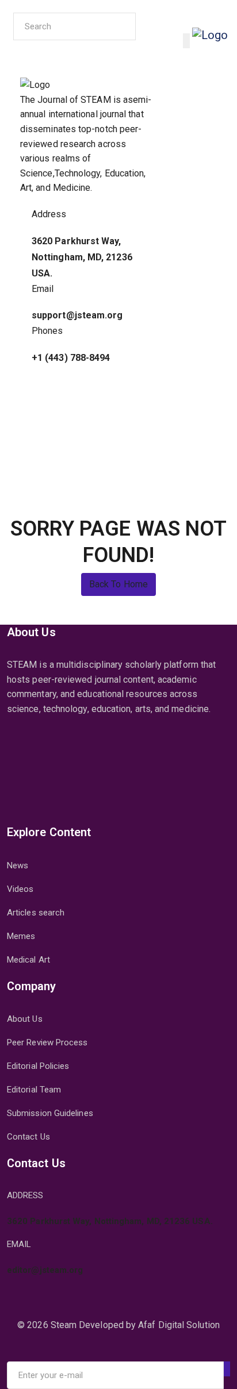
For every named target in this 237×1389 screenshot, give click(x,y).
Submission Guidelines (50, 1113)
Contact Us (28, 1137)
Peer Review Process (47, 1042)
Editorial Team (34, 1089)
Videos (20, 889)
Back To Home (118, 584)
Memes (21, 936)
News (17, 865)
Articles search (35, 912)
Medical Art (28, 960)
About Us (25, 1019)
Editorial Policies (38, 1066)
